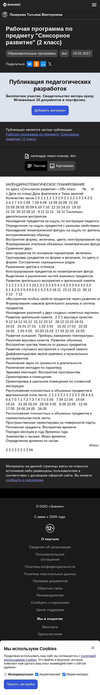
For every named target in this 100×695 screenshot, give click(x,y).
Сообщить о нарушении (50, 602)
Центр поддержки (50, 610)
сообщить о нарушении (24, 480)
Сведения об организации (50, 547)
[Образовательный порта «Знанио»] (11, 5)
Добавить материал (50, 110)
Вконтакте (50, 627)
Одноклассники (50, 634)
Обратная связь (50, 588)
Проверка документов (50, 581)
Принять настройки (21, 684)
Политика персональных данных (50, 574)
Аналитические (49, 674)
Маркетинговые (77, 674)
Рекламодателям (50, 595)
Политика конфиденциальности (50, 567)
